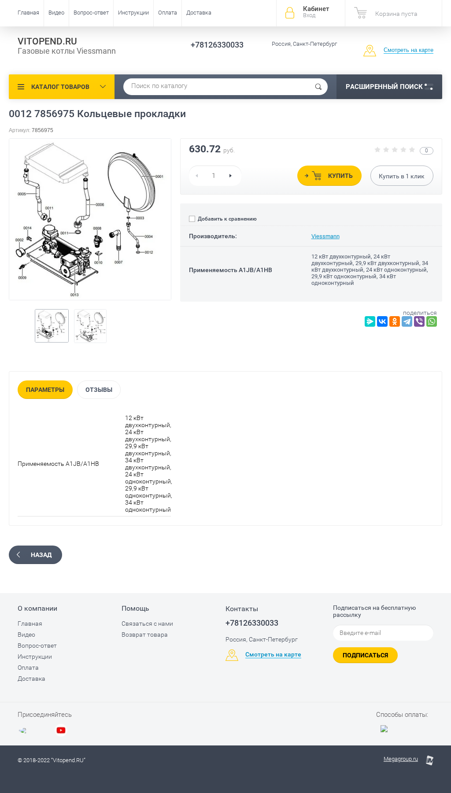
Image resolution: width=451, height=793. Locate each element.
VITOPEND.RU (47, 41)
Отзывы (98, 389)
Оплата (167, 12)
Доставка (198, 12)
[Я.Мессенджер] (370, 321)
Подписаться (365, 655)
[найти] (318, 86)
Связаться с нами (147, 623)
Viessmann (325, 236)
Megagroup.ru (401, 759)
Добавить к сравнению (226, 219)
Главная (28, 12)
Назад (41, 554)
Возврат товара (145, 634)
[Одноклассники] (394, 321)
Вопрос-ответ (91, 12)
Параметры (45, 389)
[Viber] (419, 321)
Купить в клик (402, 176)
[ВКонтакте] (382, 321)
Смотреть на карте (408, 50)
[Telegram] (407, 321)
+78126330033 (217, 44)
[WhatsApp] (431, 321)
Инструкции (133, 12)
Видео (56, 12)
